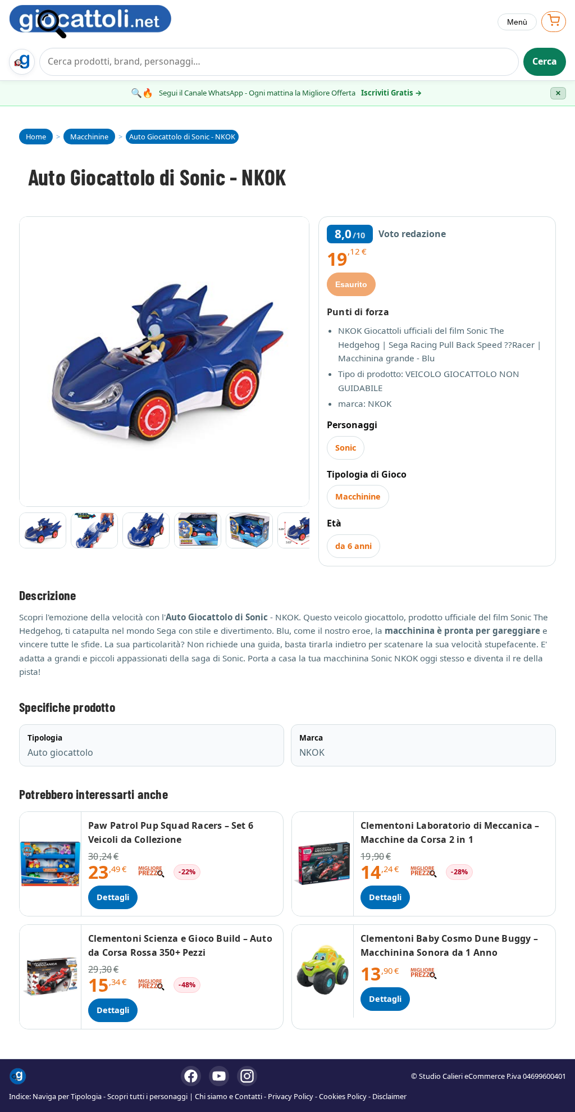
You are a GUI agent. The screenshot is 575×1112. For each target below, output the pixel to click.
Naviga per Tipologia (67, 1096)
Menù (517, 21)
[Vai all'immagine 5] (249, 530)
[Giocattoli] (102, 21)
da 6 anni (353, 546)
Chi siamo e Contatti (228, 1096)
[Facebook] (191, 1076)
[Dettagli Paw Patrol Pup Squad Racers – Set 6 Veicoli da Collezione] (50, 864)
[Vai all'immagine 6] (301, 530)
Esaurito (351, 284)
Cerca (544, 61)
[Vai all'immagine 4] (197, 530)
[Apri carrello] (553, 21)
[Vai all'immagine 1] (42, 530)
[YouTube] (219, 1076)
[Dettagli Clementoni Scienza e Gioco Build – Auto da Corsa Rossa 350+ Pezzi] (50, 977)
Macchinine (358, 496)
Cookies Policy (343, 1096)
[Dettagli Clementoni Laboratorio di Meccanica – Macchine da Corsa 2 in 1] (323, 864)
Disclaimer (389, 1096)
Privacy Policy (290, 1096)
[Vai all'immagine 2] (94, 530)
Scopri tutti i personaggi (147, 1096)
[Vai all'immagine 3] (146, 530)
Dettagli (113, 897)
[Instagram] (247, 1076)
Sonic (345, 447)
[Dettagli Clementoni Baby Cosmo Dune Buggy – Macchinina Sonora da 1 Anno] (323, 971)
